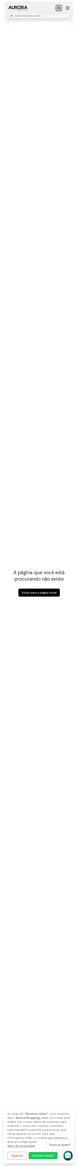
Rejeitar (17, 1155)
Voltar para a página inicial (39, 592)
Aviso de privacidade (21, 1146)
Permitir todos (43, 1155)
